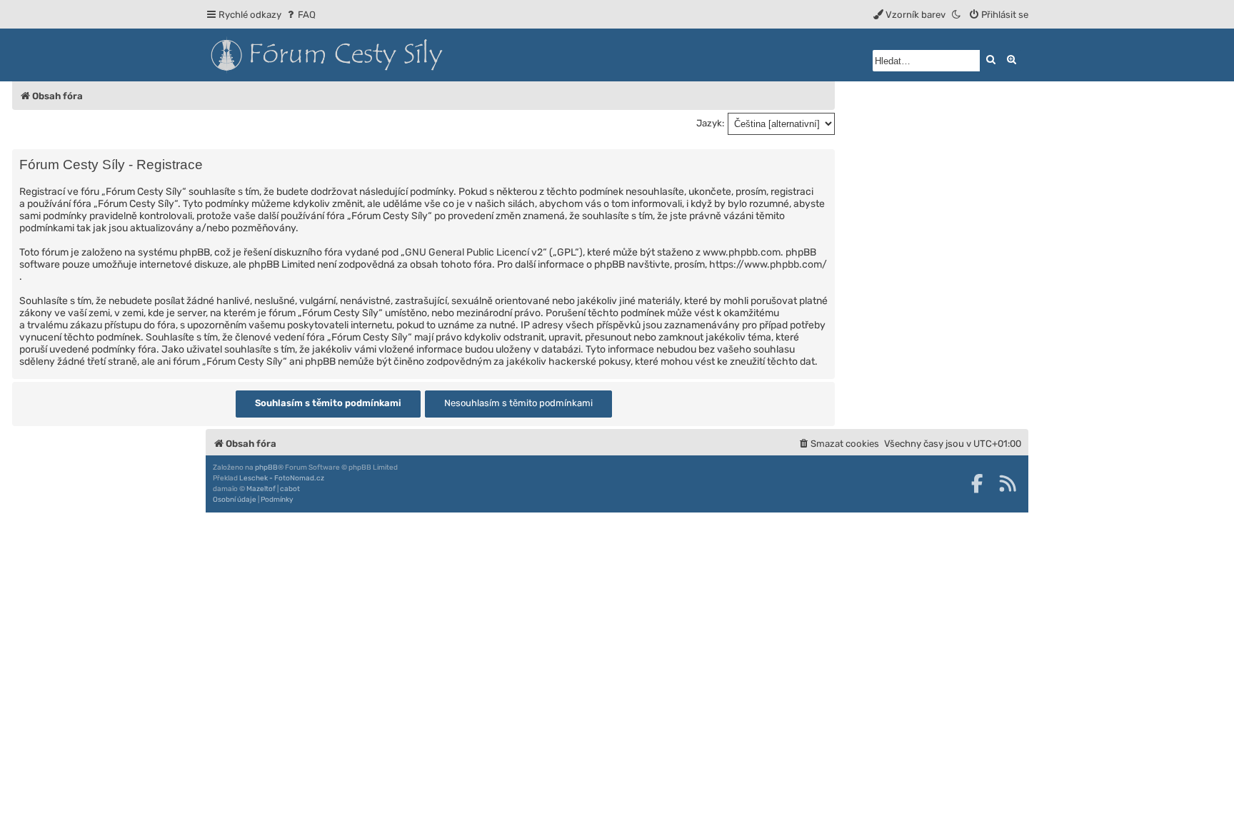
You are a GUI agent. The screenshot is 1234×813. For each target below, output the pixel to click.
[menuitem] (300, 14)
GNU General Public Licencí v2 (474, 252)
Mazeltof (261, 489)
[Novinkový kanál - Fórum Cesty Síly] (1007, 483)
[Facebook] (977, 483)
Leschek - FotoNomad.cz (281, 478)
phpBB (266, 467)
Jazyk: (710, 123)
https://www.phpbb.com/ (768, 264)
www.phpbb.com (742, 252)
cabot (290, 489)
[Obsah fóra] (391, 55)
